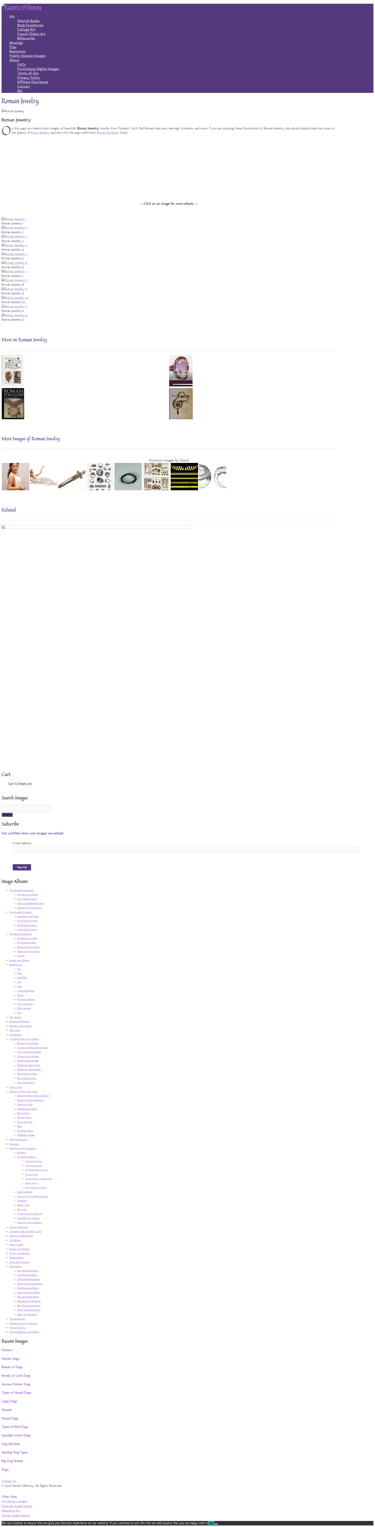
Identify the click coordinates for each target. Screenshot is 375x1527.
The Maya (15, 1240)
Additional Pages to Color (28, 1065)
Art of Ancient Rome (26, 942)
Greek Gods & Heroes (27, 925)
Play (12, 47)
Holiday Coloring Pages (27, 1060)
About (14, 60)
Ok (211, 1523)
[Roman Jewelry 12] (15, 315)
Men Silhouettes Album (28, 1297)
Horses (20, 995)
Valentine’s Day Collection (29, 1222)
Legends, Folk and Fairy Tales (25, 1231)
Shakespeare (16, 1257)
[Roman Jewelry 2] (14, 228)
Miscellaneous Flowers (27, 1109)
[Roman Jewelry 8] (14, 280)
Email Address (22, 843)
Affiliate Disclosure (32, 82)
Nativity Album (31, 1183)
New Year (21, 1209)
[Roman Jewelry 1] (14, 219)
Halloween (22, 1200)
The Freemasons (18, 1139)
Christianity (15, 1034)
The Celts (14, 1030)
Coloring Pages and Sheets (24, 1038)
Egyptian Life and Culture (29, 907)
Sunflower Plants (25, 1130)
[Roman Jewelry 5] (14, 254)
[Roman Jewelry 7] (14, 271)
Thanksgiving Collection (28, 1218)
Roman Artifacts (107, 132)
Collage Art (26, 29)
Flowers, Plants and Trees (23, 1091)
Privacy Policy (28, 77)
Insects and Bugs (25, 1004)
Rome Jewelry (40, 132)
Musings (16, 42)
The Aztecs (15, 1017)
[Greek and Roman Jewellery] (12, 385)
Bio (19, 90)
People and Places (19, 1248)
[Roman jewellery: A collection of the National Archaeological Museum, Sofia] (13, 418)
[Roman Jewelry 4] (14, 245)
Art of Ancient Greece (27, 920)
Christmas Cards (31, 1174)
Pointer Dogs (11, 1359)
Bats (19, 969)
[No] (216, 1524)
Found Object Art (31, 34)
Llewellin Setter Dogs (16, 1435)
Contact (23, 86)
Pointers (7, 1350)
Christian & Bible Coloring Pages (32, 1047)
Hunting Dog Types (15, 1452)
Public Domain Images (27, 55)
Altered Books (28, 21)
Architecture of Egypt (27, 894)
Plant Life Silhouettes (27, 1314)
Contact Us (9, 1481)
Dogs (19, 986)
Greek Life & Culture (27, 929)
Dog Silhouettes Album (27, 1288)
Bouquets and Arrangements (30, 1100)
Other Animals (24, 1008)
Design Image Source (16, 1515)
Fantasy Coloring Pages (28, 1056)
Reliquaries (26, 38)
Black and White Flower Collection (33, 1095)
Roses (19, 1126)
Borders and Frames (20, 1025)
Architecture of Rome (27, 938)
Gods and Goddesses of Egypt (30, 903)
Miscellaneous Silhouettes (29, 1301)
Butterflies (22, 977)
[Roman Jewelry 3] (14, 236)
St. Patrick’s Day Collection (29, 1213)
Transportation (17, 1318)
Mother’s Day (23, 1205)
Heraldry (14, 1143)
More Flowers (23, 1113)
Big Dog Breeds (12, 1461)
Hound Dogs (10, 1418)
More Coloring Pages (26, 1078)
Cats (19, 982)
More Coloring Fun (26, 1082)
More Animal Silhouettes (28, 1305)
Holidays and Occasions (22, 1148)
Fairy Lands (15, 1087)
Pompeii (20, 955)
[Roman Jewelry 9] (14, 289)
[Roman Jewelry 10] (15, 298)
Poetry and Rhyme (19, 1253)
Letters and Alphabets (21, 1235)
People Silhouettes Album (29, 1310)
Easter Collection (25, 1192)
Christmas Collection (26, 1157)
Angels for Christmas (33, 1161)
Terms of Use (27, 73)
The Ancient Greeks (20, 912)
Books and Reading (19, 1021)
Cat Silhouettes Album (27, 1275)
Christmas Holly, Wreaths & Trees (38, 1179)
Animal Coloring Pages (27, 1043)
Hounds (7, 1410)
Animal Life (15, 964)
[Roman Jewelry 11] (14, 306)
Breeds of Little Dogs (16, 1376)
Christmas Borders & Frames (36, 1170)
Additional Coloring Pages (29, 1069)
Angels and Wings (19, 960)
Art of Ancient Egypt (27, 899)
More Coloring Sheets (27, 1073)
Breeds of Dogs (12, 1367)
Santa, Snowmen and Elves (35, 1187)
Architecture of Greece (28, 916)
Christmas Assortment (33, 1166)
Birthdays (21, 1152)
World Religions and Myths (24, 1331)
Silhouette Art (11, 1511)
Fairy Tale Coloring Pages (29, 1052)
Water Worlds (17, 1327)
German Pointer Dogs (16, 1384)
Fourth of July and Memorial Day (32, 1196)
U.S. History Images (15, 1501)
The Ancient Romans (20, 933)
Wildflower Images (26, 1135)
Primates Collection (26, 999)
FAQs (21, 64)
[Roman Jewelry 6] (14, 263)
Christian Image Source (17, 1506)
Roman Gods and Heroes (28, 947)
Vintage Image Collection (23, 1323)
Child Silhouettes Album (28, 1279)
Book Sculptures (30, 25)
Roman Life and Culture (28, 951)
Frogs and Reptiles (25, 991)
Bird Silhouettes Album (28, 1270)
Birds (19, 973)
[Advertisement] (119, 165)
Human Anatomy (18, 1227)
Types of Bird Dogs (15, 1427)
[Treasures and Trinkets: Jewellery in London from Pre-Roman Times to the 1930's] (181, 418)
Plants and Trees (24, 1122)
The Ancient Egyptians (21, 890)
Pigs (19, 1012)
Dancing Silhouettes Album (30, 1283)
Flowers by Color (25, 1104)
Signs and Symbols (19, 1262)
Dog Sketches (11, 1444)
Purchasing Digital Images (38, 69)
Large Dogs (9, 1401)
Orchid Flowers (24, 1117)
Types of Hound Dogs (16, 1392)
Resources (17, 51)
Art (12, 16)
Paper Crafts (16, 1244)
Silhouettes (15, 1266)
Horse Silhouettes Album (28, 1292)
